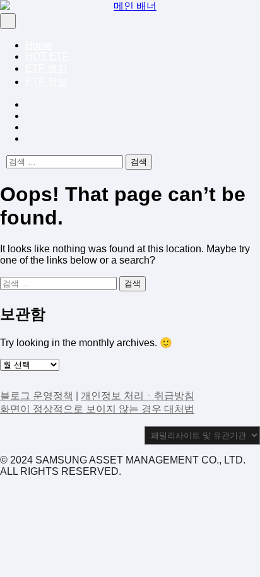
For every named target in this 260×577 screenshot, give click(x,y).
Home (38, 45)
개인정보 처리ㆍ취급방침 (137, 395)
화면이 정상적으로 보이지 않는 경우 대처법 (97, 409)
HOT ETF (47, 56)
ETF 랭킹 (46, 68)
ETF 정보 (46, 81)
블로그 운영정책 (36, 395)
